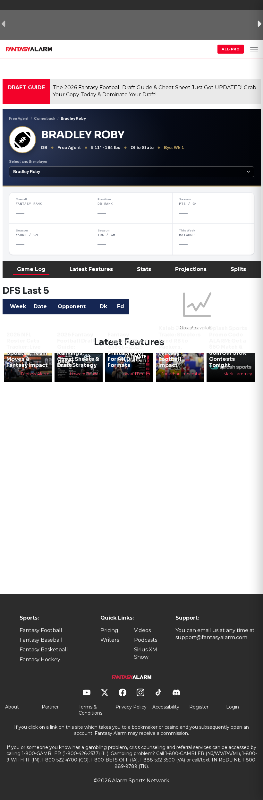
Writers (109, 640)
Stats (144, 269)
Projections (191, 269)
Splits (238, 269)
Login (232, 707)
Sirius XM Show (145, 653)
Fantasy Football (41, 630)
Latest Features (91, 269)
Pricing (109, 630)
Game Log (31, 269)
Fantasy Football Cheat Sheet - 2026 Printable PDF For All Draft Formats (128, 350)
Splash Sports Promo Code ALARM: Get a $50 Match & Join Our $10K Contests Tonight (228, 347)
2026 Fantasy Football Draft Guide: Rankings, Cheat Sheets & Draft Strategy (78, 350)
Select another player (28, 161)
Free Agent (19, 118)
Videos (142, 630)
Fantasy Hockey (40, 660)
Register (198, 707)
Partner (50, 707)
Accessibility (165, 707)
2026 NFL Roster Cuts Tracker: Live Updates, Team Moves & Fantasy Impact (27, 350)
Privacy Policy (131, 707)
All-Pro (231, 49)
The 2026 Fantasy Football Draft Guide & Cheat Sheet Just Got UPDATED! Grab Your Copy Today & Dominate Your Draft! (154, 91)
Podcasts (145, 640)
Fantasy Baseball (41, 640)
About (12, 707)
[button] (254, 49)
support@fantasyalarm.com (211, 637)
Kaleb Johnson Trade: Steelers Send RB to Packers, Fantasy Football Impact (179, 347)
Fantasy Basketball (44, 650)
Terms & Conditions (90, 710)
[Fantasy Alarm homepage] (29, 49)
